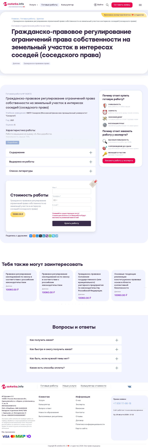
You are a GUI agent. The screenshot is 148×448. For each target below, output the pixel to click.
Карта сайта (81, 428)
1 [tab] (58, 304)
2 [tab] (62, 304)
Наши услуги (69, 386)
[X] (40, 235)
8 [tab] (83, 304)
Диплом (40, 19)
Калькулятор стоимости (93, 386)
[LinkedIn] (43, 235)
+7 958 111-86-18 (122, 403)
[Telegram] (56, 235)
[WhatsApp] (50, 235)
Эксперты (80, 405)
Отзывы (79, 416)
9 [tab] (86, 304)
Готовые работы (49, 5)
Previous (2, 285)
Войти (100, 5)
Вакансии (80, 408)
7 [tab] (79, 304)
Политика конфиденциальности (90, 424)
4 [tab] (69, 304)
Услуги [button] (32, 5)
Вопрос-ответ (45, 408)
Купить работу (72, 223)
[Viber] (47, 235)
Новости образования (49, 412)
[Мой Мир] (37, 235)
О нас (78, 400)
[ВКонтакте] (30, 235)
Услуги (42, 400)
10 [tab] (89, 304)
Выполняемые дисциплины (51, 416)
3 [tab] (65, 304)
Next (144, 285)
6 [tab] (76, 304)
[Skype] (53, 235)
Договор (79, 420)
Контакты (80, 412)
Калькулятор (67, 5)
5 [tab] (72, 304)
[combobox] (55, 200)
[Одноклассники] (34, 235)
